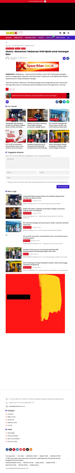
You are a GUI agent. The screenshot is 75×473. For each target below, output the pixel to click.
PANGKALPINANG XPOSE (13, 461)
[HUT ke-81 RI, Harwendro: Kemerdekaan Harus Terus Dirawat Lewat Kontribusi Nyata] (16, 134)
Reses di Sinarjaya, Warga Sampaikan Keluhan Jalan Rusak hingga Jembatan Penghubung (57, 144)
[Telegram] (64, 100)
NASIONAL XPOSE (31, 454)
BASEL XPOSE (40, 461)
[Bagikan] (67, 56)
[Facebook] (57, 100)
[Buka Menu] (64, 33)
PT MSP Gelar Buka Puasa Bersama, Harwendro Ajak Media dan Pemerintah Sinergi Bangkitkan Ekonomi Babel (33, 458)
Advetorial (11, 418)
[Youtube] (24, 448)
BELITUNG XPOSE (11, 463)
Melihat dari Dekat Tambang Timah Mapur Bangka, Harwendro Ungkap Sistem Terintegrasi (36, 124)
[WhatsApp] (67, 100)
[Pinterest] (13, 448)
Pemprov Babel (12, 440)
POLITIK (23, 47)
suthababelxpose (14, 56)
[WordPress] (17, 448)
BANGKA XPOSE (10, 47)
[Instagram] (20, 448)
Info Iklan (21, 454)
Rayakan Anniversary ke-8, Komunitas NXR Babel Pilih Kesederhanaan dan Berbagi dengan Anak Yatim (37, 144)
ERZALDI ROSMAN (13, 434)
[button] (60, 33)
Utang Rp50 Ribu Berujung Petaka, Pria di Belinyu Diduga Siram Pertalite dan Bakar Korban (15, 124)
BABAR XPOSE (50, 461)
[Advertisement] (37, 346)
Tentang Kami (10, 454)
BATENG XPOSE (28, 461)
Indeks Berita (34, 463)
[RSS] (30, 448)
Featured (17, 47)
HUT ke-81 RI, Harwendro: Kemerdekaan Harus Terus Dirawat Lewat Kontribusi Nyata (15, 144)
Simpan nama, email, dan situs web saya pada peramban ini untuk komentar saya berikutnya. (38, 181)
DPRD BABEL (11, 431)
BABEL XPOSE (10, 139)
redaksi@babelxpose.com (17, 405)
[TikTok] (27, 448)
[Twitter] (60, 100)
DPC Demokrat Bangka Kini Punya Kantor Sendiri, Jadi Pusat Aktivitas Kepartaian (58, 123)
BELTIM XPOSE (23, 463)
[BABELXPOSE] (14, 33)
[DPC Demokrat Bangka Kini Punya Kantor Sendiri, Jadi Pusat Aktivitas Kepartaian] (59, 113)
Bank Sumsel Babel (13, 437)
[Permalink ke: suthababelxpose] (8, 57)
